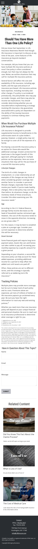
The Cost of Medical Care (14, 503)
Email (3, 363)
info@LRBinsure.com (19, 533)
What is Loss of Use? (12, 468)
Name (3, 352)
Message (4, 374)
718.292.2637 (21, 523)
